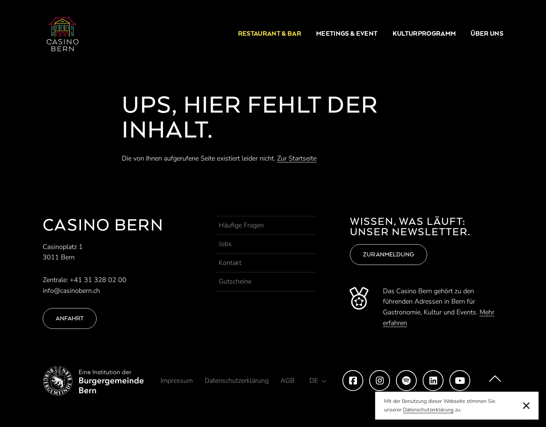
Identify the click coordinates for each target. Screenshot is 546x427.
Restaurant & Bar (269, 33)
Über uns (487, 33)
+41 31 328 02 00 (98, 279)
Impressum (176, 380)
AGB (287, 380)
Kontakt (230, 262)
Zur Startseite (296, 158)
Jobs (225, 243)
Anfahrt (70, 318)
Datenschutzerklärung (428, 409)
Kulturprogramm (424, 33)
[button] (317, 380)
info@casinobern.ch (71, 290)
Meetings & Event (346, 33)
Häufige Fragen (241, 225)
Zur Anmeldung (388, 254)
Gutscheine (235, 281)
